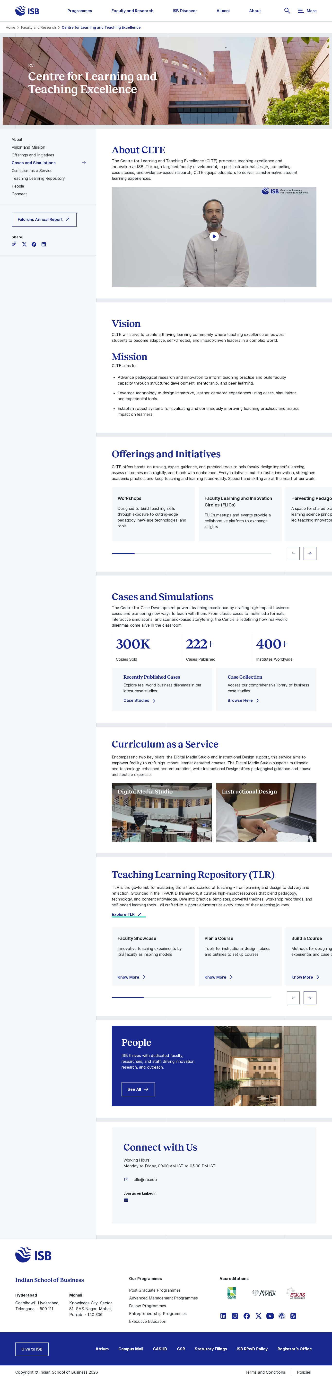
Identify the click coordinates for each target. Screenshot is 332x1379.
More (312, 10)
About (255, 10)
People (18, 186)
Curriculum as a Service (32, 170)
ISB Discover (185, 10)
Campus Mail (130, 1348)
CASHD (160, 1348)
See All (134, 1089)
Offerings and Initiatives (33, 155)
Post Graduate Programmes (155, 1290)
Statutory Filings (211, 1348)
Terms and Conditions (265, 1372)
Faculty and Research (132, 10)
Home (10, 27)
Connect (19, 193)
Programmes (80, 10)
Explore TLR (123, 914)
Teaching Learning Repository (38, 178)
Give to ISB (32, 1349)
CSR (181, 1348)
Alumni (223, 10)
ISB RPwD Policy (252, 1348)
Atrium (102, 1348)
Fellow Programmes (147, 1305)
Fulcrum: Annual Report (40, 219)
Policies (304, 1372)
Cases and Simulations (34, 162)
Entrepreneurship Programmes (158, 1313)
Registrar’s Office (295, 1348)
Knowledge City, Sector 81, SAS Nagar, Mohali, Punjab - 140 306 (91, 1308)
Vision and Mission (28, 147)
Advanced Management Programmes (163, 1298)
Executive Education (147, 1321)
